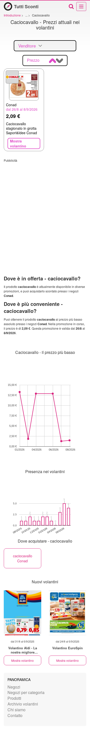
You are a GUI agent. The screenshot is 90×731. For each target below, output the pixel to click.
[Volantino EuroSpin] (67, 612)
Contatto (15, 715)
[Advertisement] (45, 207)
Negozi (14, 687)
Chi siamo (17, 710)
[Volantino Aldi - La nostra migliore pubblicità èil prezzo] (22, 612)
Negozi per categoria (26, 692)
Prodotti (14, 698)
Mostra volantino (22, 660)
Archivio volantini (23, 704)
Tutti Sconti (26, 6)
